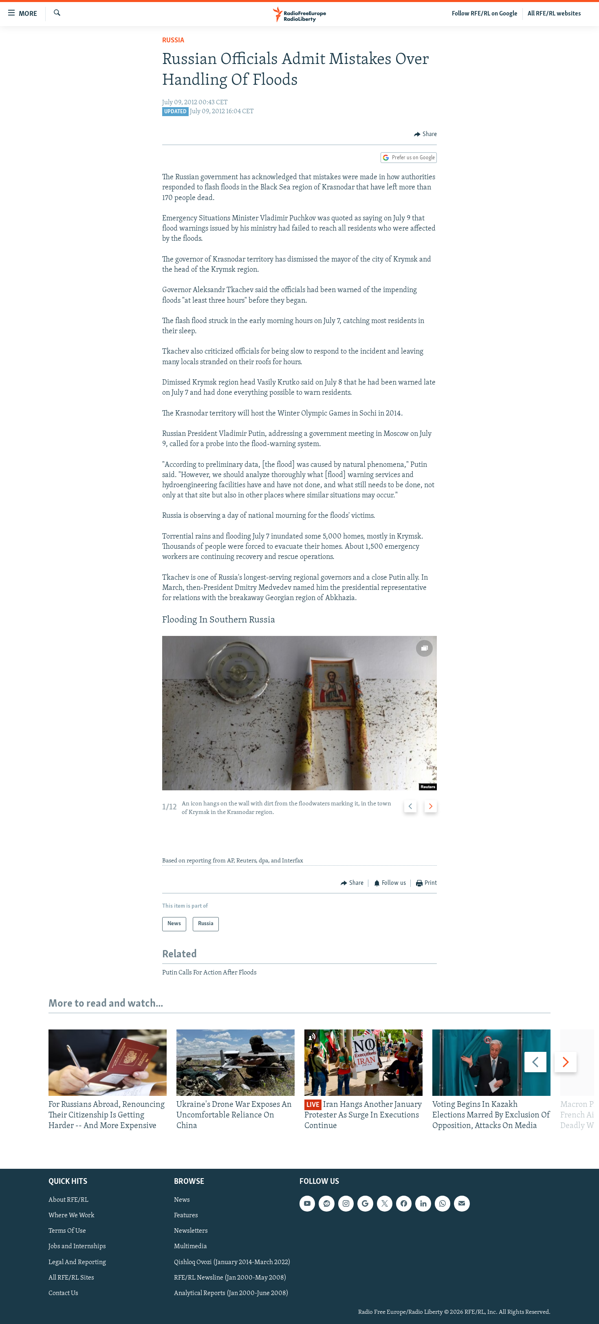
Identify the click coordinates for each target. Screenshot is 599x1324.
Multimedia (190, 1246)
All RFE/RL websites (554, 14)
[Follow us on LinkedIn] (423, 1203)
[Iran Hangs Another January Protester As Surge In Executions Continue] (363, 1062)
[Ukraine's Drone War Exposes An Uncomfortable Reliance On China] (235, 1062)
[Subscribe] (461, 1203)
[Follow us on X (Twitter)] (384, 1203)
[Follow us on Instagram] (346, 1203)
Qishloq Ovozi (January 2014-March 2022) (232, 1262)
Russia (173, 40)
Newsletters (191, 1231)
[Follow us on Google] (365, 1203)
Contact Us (63, 1293)
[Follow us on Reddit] (326, 1203)
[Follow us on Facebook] (404, 1203)
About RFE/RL (68, 1200)
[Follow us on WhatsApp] (442, 1203)
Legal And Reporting (77, 1262)
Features (186, 1215)
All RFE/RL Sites (71, 1277)
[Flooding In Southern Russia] (299, 713)
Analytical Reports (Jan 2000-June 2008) (231, 1293)
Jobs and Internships (77, 1246)
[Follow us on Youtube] (307, 1203)
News (182, 1200)
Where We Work (71, 1215)
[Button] (425, 134)
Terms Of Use (67, 1231)
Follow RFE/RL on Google (485, 14)
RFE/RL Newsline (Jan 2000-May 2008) (230, 1277)
